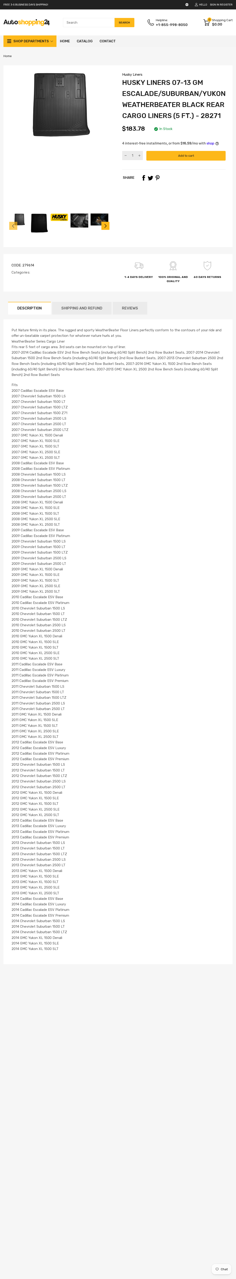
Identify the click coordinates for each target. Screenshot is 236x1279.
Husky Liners (132, 74)
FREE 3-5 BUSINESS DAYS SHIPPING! (25, 4)
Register (226, 4)
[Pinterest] (157, 178)
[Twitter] (150, 178)
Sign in (214, 4)
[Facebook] (143, 178)
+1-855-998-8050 (172, 25)
